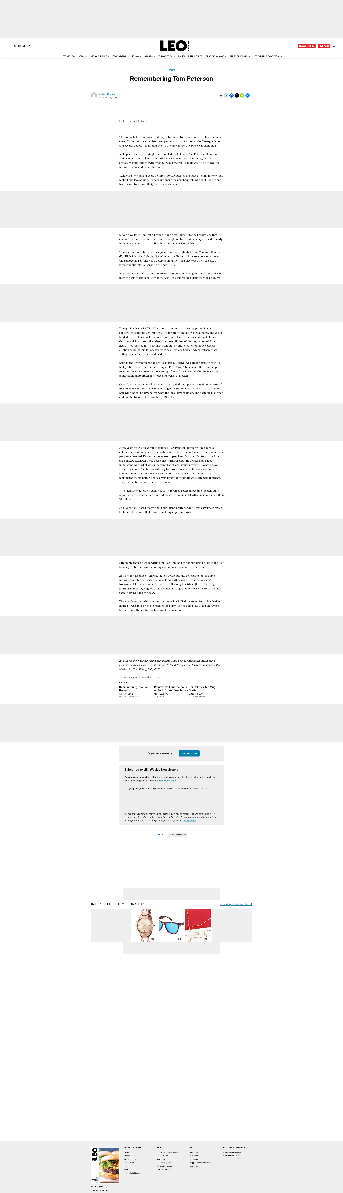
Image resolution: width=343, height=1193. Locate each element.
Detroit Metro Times (231, 1156)
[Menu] (9, 46)
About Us (194, 1152)
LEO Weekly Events (165, 1162)
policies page (189, 820)
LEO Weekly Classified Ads (168, 1152)
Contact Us (195, 1159)
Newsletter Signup (164, 1166)
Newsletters (306, 46)
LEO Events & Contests (266, 56)
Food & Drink (119, 56)
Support (324, 46)
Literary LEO (68, 56)
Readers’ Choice (215, 56)
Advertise (194, 1156)
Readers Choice (164, 1156)
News (82, 56)
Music (135, 56)
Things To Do (129, 1156)
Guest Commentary (177, 834)
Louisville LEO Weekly (232, 1152)
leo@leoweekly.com (166, 780)
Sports (148, 56)
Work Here (194, 1166)
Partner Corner (239, 56)
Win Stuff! (161, 1159)
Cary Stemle (108, 94)
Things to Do (165, 56)
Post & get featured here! (236, 904)
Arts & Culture (98, 56)
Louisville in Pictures (190, 56)
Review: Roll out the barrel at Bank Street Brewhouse (171, 688)
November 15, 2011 (150, 677)
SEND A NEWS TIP (189, 753)
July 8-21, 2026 (97, 1186)
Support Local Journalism (200, 1162)
